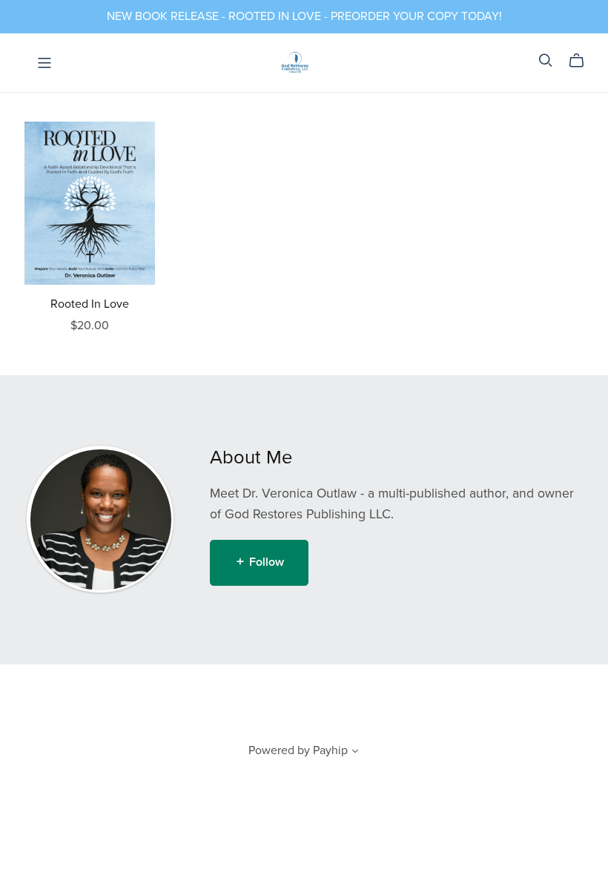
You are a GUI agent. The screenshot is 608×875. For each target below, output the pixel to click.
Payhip (330, 750)
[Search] (545, 60)
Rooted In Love (89, 304)
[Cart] (582, 60)
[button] (355, 752)
